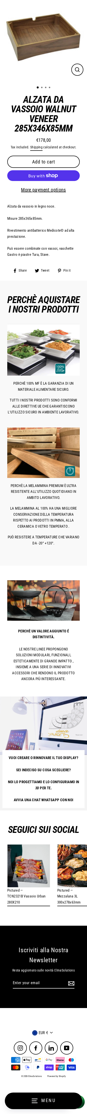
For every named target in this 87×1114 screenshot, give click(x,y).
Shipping (36, 147)
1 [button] (38, 87)
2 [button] (42, 88)
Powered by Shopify (56, 1076)
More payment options (43, 190)
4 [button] (50, 88)
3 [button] (46, 88)
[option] (43, 41)
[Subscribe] (70, 983)
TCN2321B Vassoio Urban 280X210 (26, 899)
